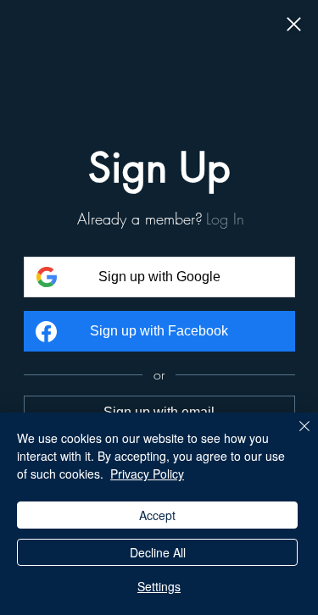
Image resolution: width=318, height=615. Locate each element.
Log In (225, 218)
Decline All (158, 552)
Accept (157, 515)
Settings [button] (159, 586)
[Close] (293, 25)
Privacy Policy (147, 473)
